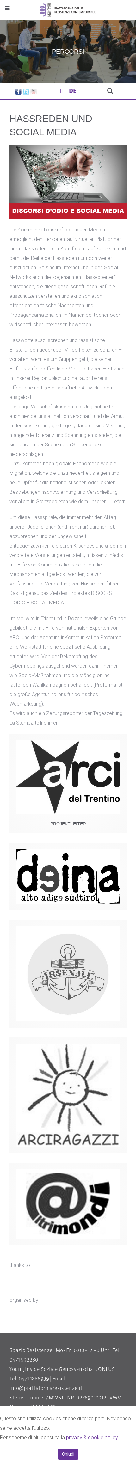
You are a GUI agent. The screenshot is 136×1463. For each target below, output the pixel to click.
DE (73, 91)
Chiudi (68, 1454)
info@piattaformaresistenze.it (46, 1388)
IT (62, 91)
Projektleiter (68, 823)
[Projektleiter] (68, 777)
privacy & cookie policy (92, 1438)
